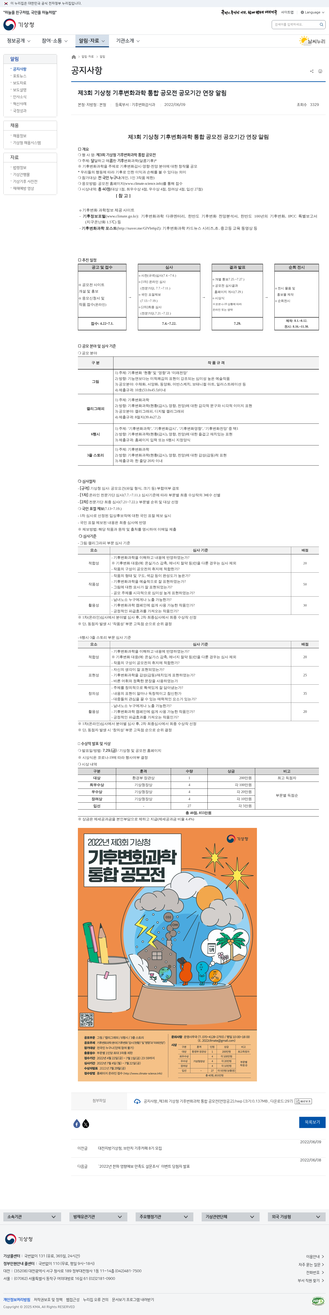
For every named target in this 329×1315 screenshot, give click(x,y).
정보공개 (16, 41)
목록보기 (312, 1122)
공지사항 (19, 69)
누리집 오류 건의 (95, 1300)
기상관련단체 (216, 1217)
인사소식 (19, 97)
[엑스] (85, 1123)
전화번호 (313, 1273)
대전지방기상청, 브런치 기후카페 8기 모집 (209, 1145)
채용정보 (19, 136)
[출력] (320, 71)
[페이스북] (76, 1123)
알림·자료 (89, 41)
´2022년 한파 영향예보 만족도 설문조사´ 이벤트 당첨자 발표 (209, 1163)
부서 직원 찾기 (309, 1281)
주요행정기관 (150, 1217)
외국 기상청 (281, 1217)
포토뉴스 (19, 76)
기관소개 (125, 41)
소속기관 (14, 1217)
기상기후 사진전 (25, 182)
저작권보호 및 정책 (48, 1300)
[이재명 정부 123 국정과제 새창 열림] (249, 12)
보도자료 (19, 83)
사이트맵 (287, 12)
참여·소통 (52, 41)
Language (312, 12)
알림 (102, 56)
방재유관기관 (84, 1217)
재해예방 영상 (23, 189)
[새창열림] (312, 41)
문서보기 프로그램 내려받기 (133, 1300)
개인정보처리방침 (16, 1300)
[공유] (312, 71)
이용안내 (313, 1257)
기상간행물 (21, 175)
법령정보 (19, 168)
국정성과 (19, 111)
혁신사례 (19, 104)
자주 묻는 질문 (309, 1265)
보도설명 (19, 90)
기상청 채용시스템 (27, 143)
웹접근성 (72, 1300)
